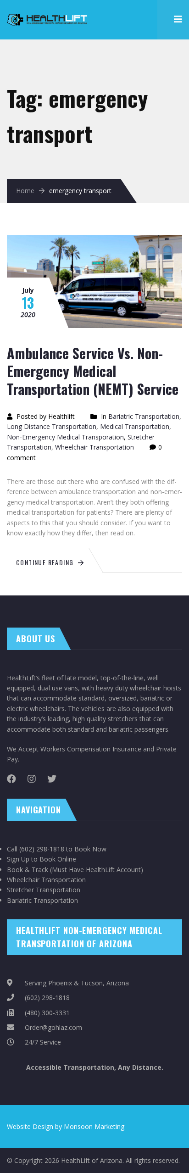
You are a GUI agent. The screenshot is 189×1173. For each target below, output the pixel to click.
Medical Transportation (134, 426)
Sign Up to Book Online (41, 859)
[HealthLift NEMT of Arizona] (48, 14)
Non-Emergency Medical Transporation (65, 437)
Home (25, 190)
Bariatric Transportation (143, 416)
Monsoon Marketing (94, 1126)
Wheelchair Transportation (94, 447)
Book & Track (27, 869)
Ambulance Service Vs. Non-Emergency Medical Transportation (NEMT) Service (92, 371)
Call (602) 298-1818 (35, 849)
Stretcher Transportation (43, 889)
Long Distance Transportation (51, 426)
